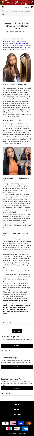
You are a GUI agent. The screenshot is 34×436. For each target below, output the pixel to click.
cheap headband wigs (23, 19)
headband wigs (17, 20)
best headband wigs (10, 19)
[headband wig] (17, 67)
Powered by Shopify (22, 433)
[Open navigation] (3, 7)
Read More (17, 345)
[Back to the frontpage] (3, 11)
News (7, 11)
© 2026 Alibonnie (12, 433)
